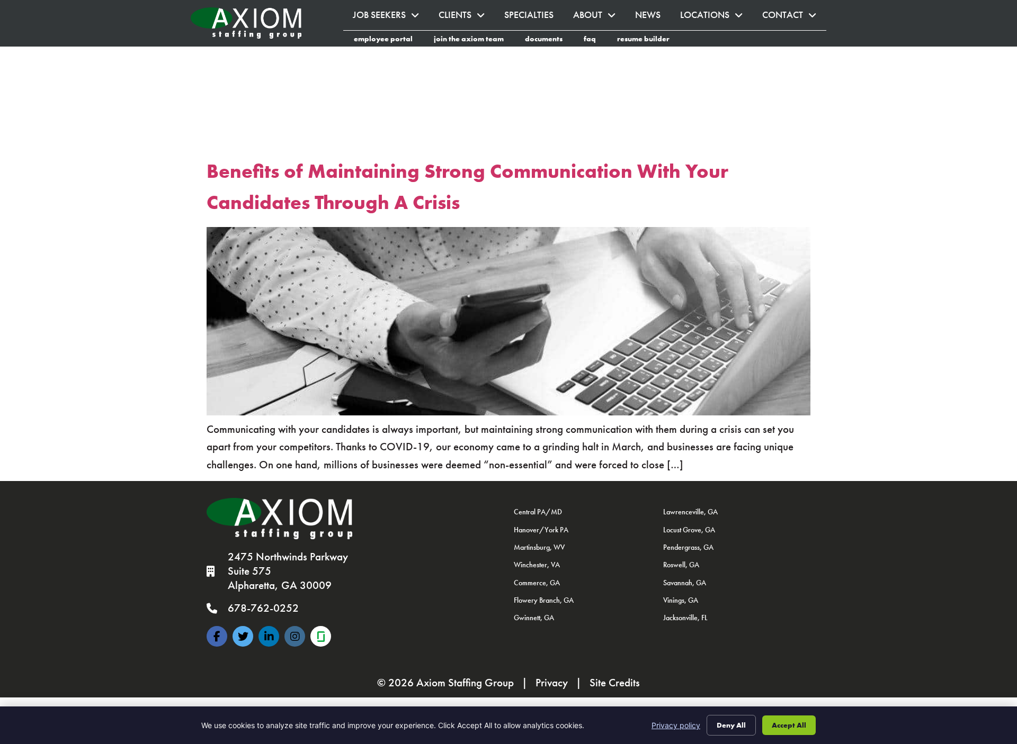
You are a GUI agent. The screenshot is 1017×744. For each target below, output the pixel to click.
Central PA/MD (538, 511)
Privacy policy (676, 725)
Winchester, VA (537, 564)
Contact (794, 17)
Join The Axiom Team (474, 40)
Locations (716, 17)
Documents (549, 40)
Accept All (789, 725)
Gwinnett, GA (534, 617)
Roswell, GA (681, 564)
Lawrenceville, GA (690, 511)
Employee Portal (388, 40)
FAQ (595, 40)
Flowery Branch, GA (544, 600)
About (599, 17)
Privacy (552, 682)
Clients (467, 17)
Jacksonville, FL (685, 617)
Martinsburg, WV (539, 547)
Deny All (731, 725)
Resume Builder (648, 40)
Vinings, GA (680, 600)
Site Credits (615, 682)
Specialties (534, 17)
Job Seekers (391, 17)
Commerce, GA (537, 582)
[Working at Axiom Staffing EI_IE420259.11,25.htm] (320, 636)
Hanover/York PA (541, 529)
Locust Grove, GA (689, 529)
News (653, 17)
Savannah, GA (684, 582)
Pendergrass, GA (688, 547)
